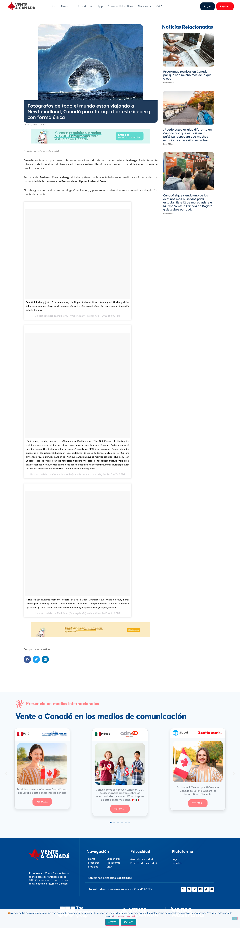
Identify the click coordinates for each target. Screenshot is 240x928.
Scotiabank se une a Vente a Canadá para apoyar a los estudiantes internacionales (42, 791)
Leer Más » (168, 82)
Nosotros (67, 6)
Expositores (85, 6)
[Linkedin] (200, 889)
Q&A (159, 6)
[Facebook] (189, 889)
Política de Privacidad (124, 916)
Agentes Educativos (120, 6)
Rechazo (129, 922)
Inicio (53, 6)
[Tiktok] (206, 889)
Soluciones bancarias (110, 878)
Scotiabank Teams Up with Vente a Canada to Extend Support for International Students (198, 791)
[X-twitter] (194, 889)
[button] (27, 659)
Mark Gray (62, 315)
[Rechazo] (235, 918)
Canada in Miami (61, 474)
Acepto (112, 922)
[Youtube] (211, 889)
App (100, 6)
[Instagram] (183, 889)
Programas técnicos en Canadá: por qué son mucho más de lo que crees (187, 75)
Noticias (143, 6)
